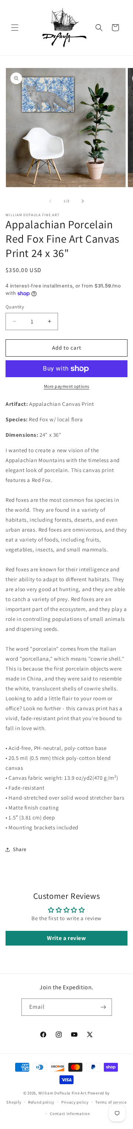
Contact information (70, 1113)
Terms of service (110, 1102)
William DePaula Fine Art (62, 1093)
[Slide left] (50, 201)
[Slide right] (83, 201)
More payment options (66, 386)
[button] (15, 27)
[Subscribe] (103, 1007)
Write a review (66, 938)
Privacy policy (75, 1102)
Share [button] (20, 849)
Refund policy (41, 1102)
